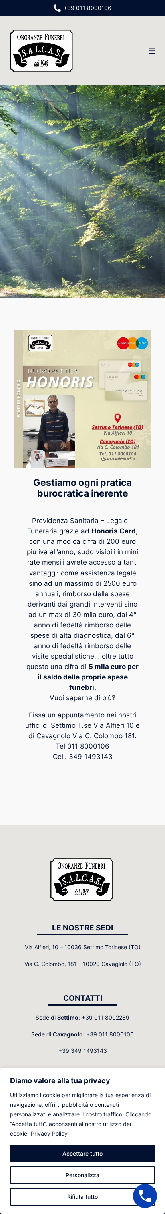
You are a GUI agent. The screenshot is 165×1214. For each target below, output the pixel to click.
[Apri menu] (152, 51)
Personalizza (82, 1175)
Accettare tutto (82, 1153)
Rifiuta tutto (82, 1196)
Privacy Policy (49, 1133)
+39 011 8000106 (87, 7)
